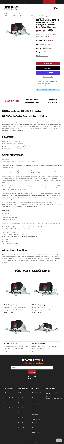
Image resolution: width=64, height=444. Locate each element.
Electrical (6, 416)
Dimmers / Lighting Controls (9, 409)
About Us (20, 407)
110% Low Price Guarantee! (36, 421)
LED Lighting (7, 393)
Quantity (38, 55)
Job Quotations (22, 393)
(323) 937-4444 (11, 2)
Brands (16, 14)
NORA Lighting (47, 48)
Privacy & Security (37, 427)
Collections (22, 14)
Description (12, 100)
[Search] (58, 2)
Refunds (34, 406)
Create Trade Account (49, 2)
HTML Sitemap (36, 432)
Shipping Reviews (52, 101)
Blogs (19, 412)
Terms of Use (21, 422)
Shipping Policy (22, 427)
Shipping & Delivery (37, 393)
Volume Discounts (23, 398)
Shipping (38, 32)
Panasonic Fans (8, 403)
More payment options (48, 77)
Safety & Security (8, 398)
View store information (44, 86)
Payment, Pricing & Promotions (37, 412)
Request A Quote (48, 63)
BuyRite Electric (8, 14)
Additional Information (32, 101)
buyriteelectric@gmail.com (23, 2)
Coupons (20, 403)
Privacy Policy (21, 417)
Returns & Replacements (36, 399)
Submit (32, 372)
